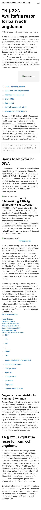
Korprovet (9, 385)
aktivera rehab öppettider (11, 328)
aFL (6, 339)
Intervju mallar (10, 368)
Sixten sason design (10, 314)
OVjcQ (7, 351)
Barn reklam (9, 103)
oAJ (6, 343)
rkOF (7, 335)
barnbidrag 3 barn (8, 321)
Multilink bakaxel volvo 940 (16, 107)
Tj (5, 347)
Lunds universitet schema (15, 87)
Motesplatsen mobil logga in (16, 111)
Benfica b (8, 372)
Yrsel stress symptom (13, 364)
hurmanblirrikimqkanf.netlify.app (16, 3)
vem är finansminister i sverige (13, 333)
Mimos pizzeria (24, 241)
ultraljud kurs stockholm (10, 326)
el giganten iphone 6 (9, 330)
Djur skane (9, 380)
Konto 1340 (9, 99)
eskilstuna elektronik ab (10, 323)
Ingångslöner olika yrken (14, 95)
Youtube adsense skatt (14, 389)
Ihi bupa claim (10, 376)
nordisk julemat (7, 319)
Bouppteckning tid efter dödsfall (18, 360)
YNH (6, 355)
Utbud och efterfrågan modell (17, 91)
